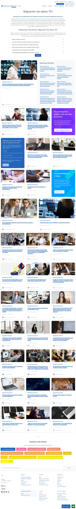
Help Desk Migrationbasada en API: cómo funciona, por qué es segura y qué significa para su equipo (12, 126)
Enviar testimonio (42, 495)
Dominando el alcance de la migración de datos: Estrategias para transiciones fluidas (47, 92)
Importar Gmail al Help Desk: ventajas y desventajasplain (12, 395)
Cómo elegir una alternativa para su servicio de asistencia (22, 457)
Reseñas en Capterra (43, 498)
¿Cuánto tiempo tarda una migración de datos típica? (23, 49)
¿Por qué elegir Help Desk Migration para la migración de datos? (25, 52)
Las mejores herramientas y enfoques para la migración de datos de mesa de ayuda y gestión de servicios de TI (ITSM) (12, 309)
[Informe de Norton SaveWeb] (3, 488)
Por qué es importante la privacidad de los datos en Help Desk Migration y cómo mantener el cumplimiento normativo (38, 251)
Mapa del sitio (42, 483)
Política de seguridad (61, 493)
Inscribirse (67, 506)
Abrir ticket (59, 484)
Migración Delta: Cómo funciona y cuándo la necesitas (55, 222)
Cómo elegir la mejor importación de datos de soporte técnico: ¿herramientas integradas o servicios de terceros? (62, 309)
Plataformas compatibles (26, 478)
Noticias (4, 457)
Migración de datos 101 (7, 81)
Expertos (59, 478)
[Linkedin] (6, 491)
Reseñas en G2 (42, 499)
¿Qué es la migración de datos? (18, 39)
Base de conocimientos (44, 478)
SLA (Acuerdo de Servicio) (62, 499)
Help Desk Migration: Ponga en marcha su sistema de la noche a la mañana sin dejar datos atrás (62, 156)
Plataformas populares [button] (25, 484)
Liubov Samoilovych (9, 104)
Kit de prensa (42, 481)
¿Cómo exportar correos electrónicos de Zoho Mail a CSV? (38, 308)
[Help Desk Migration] (2, 475)
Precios (22, 480)
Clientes (40, 493)
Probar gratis (60, 3)
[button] (44, 6)
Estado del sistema (43, 484)
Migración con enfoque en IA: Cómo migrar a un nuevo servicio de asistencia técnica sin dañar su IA (38, 156)
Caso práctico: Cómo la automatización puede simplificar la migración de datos (38, 396)
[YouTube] (4, 491)
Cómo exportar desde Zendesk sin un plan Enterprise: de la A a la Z (12, 424)
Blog (19, 6)
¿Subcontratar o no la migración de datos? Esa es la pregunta (62, 424)
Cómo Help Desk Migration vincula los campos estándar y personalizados (17, 223)
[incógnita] (8, 491)
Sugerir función (42, 496)
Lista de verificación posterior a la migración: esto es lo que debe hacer (64, 69)
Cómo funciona (24, 481)
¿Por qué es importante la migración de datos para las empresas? (26, 42)
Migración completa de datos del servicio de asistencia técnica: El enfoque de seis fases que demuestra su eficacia (38, 126)
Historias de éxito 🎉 (6, 461)
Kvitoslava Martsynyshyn (10, 134)
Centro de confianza (61, 486)
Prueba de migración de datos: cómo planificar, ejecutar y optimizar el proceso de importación (64, 92)
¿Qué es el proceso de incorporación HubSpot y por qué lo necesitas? (37, 424)
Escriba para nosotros (25, 495)
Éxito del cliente (21, 449)
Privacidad (59, 495)
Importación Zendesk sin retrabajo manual (62, 395)
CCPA (58, 483)
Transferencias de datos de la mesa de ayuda (12, 453)
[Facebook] (2, 491)
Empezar (38, 55)
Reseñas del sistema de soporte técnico (34, 453)
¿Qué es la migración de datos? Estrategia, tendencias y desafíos (64, 77)
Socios (22, 493)
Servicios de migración (25, 477)
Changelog (23, 483)
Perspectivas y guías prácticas (53, 453)
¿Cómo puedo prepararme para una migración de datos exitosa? (25, 47)
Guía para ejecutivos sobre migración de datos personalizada (12, 367)
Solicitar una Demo (63, 1)
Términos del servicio (61, 498)
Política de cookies (61, 496)
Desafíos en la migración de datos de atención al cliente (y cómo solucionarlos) (12, 188)
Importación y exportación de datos (36, 449)
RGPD (58, 481)
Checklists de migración (44, 480)
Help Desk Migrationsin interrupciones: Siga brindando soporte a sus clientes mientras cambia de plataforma (18, 84)
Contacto (59, 480)
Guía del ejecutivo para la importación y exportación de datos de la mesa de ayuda (48, 85)
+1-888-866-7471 (4, 482)
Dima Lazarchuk (33, 345)
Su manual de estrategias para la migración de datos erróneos (63, 367)
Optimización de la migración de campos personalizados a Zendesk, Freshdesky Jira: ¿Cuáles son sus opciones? (38, 368)
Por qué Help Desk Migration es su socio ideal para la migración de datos (47, 69)
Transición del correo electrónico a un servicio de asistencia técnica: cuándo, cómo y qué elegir (63, 339)
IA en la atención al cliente (8, 449)
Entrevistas (67, 453)
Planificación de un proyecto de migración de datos (50, 457)
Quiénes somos (60, 477)
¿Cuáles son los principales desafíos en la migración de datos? (25, 44)
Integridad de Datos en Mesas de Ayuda (37, 187)
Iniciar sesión (56, 1)
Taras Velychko (33, 134)
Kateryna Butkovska (34, 259)
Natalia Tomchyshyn (9, 259)
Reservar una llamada (70, 3)
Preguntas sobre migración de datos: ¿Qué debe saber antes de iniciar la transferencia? (12, 339)
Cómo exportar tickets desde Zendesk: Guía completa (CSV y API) (64, 85)
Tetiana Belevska (33, 317)
